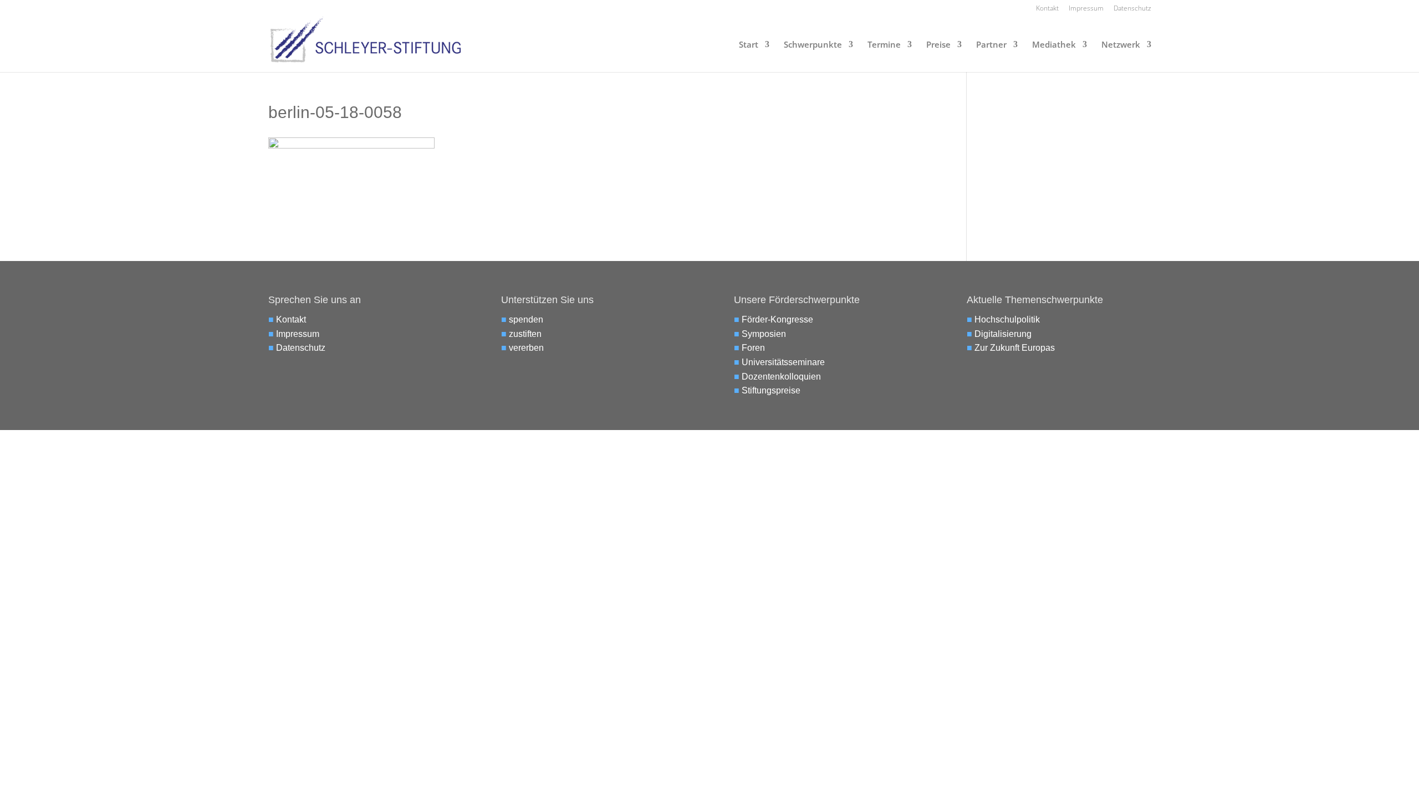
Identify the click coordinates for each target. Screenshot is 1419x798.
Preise (938, 45)
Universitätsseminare (783, 362)
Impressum (1086, 9)
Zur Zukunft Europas (1014, 347)
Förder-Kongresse (777, 319)
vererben (526, 347)
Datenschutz (1132, 9)
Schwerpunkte (813, 45)
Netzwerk (1120, 45)
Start (748, 45)
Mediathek (1054, 45)
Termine (884, 45)
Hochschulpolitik (1007, 319)
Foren (753, 347)
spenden (526, 319)
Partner (991, 45)
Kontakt (1047, 9)
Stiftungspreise (771, 390)
